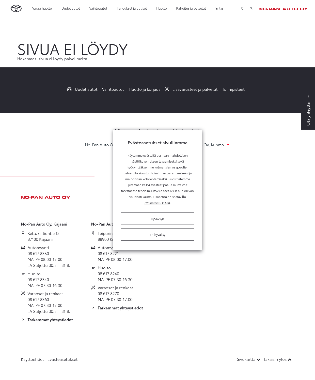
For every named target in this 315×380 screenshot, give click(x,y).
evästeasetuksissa (157, 202)
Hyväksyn (157, 218)
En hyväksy (157, 234)
